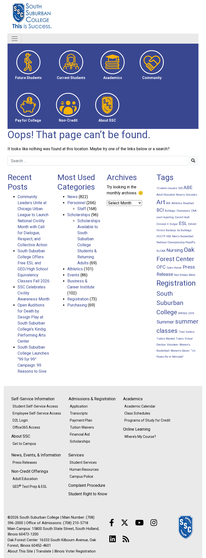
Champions (183, 210)
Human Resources (84, 469)
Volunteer (172, 344)
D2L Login (20, 420)
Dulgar (174, 224)
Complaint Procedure (86, 485)
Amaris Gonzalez (186, 194)
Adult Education (166, 194)
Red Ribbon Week (184, 275)
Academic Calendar (140, 406)
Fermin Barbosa (166, 230)
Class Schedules (137, 413)
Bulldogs (170, 210)
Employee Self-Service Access (37, 413)
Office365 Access (26, 427)
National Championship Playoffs (176, 242)
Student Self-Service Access (35, 406)
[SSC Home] (185, 526)
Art (161, 202)
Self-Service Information (33, 398)
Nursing (174, 250)
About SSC (20, 436)
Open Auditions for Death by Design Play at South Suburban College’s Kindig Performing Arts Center (32, 323)
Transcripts (79, 413)
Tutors (180, 338)
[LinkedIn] (112, 539)
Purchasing (77, 305)
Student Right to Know (87, 494)
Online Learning (136, 429)
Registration (78, 299)
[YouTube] (139, 523)
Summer (165, 322)
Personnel (76, 202)
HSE (168, 236)
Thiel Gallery (186, 332)
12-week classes (167, 188)
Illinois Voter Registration (75, 551)
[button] (28, 65)
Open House (174, 267)
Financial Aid (80, 434)
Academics (133, 398)
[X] (124, 523)
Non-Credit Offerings (29, 471)
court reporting (165, 217)
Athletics (75, 269)
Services (76, 455)
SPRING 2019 (186, 313)
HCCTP (161, 236)
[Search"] (193, 161)
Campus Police (81, 476)
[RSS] (126, 539)
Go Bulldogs (184, 230)
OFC (161, 267)
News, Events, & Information (36, 455)
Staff (81, 208)
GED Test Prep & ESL (30, 486)
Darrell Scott (182, 217)
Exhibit (192, 224)
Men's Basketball (182, 236)
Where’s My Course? (140, 437)
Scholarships (78, 214)
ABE (188, 187)
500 (180, 188)
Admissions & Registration (92, 398)
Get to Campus (24, 444)
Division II (163, 224)
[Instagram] (154, 523)
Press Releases (25, 462)
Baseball (188, 203)
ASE (168, 203)
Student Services (83, 462)
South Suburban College (58, 17)
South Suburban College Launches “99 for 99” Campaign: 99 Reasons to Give (33, 359)
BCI (160, 210)
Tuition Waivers (82, 427)
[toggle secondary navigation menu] (15, 39)
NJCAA (161, 251)
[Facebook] (112, 523)
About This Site (20, 551)
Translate (43, 551)
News (72, 196)
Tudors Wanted (166, 338)
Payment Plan (81, 420)
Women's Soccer (180, 350)
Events (73, 275)
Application (79, 406)
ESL (183, 223)
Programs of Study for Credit (147, 420)
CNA (193, 210)
